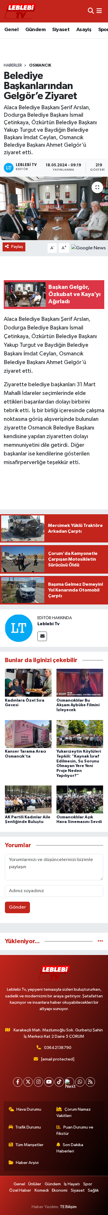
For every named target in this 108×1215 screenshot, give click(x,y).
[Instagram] (38, 1082)
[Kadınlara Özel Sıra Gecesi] (28, 682)
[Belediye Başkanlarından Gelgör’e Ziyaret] (54, 208)
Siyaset (60, 29)
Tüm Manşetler (29, 1145)
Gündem (35, 29)
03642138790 (57, 1048)
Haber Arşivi (27, 1163)
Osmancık (40, 65)
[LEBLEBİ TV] (20, 11)
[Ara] (91, 11)
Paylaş (17, 246)
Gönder (17, 907)
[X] (28, 1082)
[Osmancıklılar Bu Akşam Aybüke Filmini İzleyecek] (79, 682)
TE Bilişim (68, 1207)
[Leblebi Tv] (19, 628)
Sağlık (93, 1190)
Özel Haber (20, 1190)
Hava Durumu (28, 1109)
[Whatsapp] (80, 1082)
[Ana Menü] (99, 11)
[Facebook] (17, 1082)
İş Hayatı (72, 1184)
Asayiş (83, 29)
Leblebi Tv (48, 623)
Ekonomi (59, 1190)
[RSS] (90, 1082)
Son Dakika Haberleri (69, 1148)
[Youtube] (49, 1082)
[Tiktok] (59, 1082)
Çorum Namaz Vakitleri (73, 1112)
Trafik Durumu (28, 1127)
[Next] (69, 1082)
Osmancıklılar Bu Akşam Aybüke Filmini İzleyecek (78, 705)
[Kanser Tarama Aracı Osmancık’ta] (28, 733)
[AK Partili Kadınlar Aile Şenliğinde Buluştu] (28, 799)
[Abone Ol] (88, 248)
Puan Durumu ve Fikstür (74, 1130)
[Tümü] (100, 941)
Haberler (13, 65)
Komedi (42, 1190)
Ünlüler (34, 1184)
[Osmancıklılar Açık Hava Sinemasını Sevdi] (79, 799)
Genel (11, 29)
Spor (87, 1184)
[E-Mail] (42, 636)
